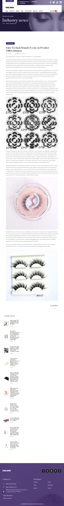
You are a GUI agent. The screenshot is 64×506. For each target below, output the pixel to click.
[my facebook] (51, 2)
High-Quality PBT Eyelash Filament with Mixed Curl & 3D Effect (14, 322)
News (22, 11)
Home (6, 11)
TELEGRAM (22, 3)
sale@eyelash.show (24, 1)
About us (35, 11)
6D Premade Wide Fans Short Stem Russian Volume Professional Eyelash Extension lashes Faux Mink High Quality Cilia (14, 431)
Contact (41, 11)
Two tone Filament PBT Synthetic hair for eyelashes (14, 419)
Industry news (13, 23)
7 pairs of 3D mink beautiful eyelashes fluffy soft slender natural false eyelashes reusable (14, 349)
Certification (28, 11)
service (17, 11)
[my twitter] (54, 2)
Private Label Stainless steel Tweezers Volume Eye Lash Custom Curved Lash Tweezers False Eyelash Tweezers (14, 407)
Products (12, 11)
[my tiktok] (57, 2)
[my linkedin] (61, 2)
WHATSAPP (34, 1)
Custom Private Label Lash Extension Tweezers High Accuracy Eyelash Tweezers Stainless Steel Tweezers (15, 362)
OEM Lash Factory (7, 498)
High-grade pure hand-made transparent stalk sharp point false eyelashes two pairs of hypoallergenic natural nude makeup (15, 392)
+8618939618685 (12, 483)
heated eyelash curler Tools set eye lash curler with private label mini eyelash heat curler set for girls (15, 445)
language (52, 11)
